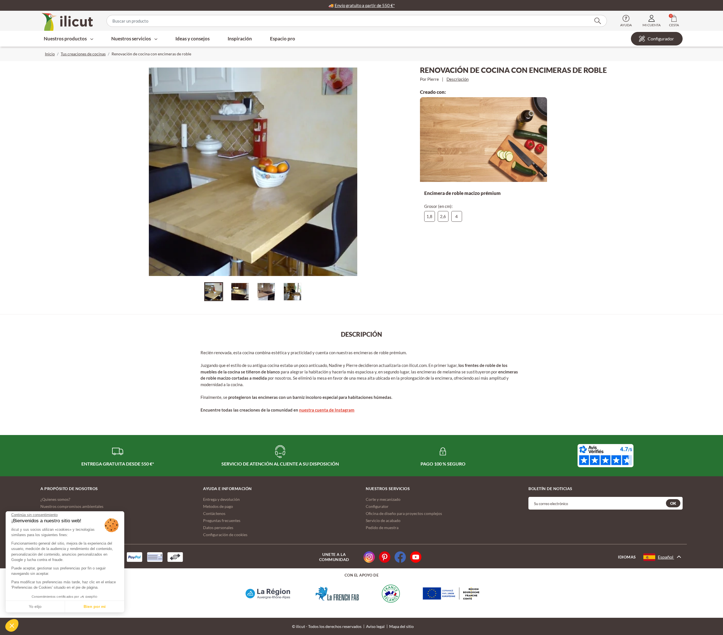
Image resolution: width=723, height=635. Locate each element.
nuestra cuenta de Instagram (326, 409)
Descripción (458, 79)
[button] (12, 625)
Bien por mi (95, 606)
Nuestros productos (66, 39)
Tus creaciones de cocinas (83, 53)
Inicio (50, 53)
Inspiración (240, 39)
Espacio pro (282, 39)
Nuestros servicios (131, 39)
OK (673, 503)
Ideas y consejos (192, 39)
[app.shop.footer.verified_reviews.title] (605, 455)
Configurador (661, 38)
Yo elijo (35, 606)
